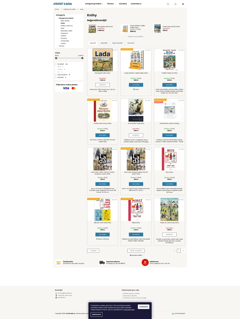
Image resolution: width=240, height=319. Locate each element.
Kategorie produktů (66, 18)
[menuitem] (94, 4)
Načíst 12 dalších (136, 251)
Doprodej (62, 77)
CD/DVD (63, 36)
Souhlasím (143, 307)
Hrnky (62, 28)
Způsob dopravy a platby (131, 293)
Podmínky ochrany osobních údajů (134, 298)
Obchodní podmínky (130, 296)
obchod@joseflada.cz (65, 293)
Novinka (61, 69)
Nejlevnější (104, 43)
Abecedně (130, 43)
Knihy (63, 23)
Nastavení (96, 314)
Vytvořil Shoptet (180, 313)
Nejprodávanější (117, 43)
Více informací (129, 310)
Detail (102, 85)
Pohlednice (64, 33)
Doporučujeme (64, 75)
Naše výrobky (65, 21)
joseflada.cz (62, 297)
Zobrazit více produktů (135, 36)
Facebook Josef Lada (65, 295)
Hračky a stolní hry (67, 26)
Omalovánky (65, 41)
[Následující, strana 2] (179, 251)
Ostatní (63, 43)
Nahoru (94, 251)
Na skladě (62, 64)
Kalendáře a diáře (66, 31)
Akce (60, 67)
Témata (61, 46)
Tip (60, 72)
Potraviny (64, 38)
